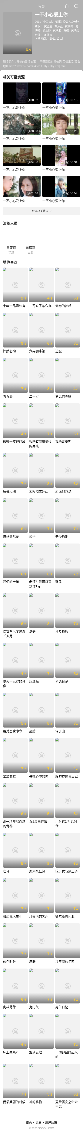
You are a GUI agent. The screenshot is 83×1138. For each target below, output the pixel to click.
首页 (29, 1122)
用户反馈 (51, 1122)
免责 (39, 1122)
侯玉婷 (47, 30)
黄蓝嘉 (48, 26)
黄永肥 (57, 30)
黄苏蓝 (58, 26)
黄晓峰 (69, 26)
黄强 (66, 30)
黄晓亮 (75, 30)
